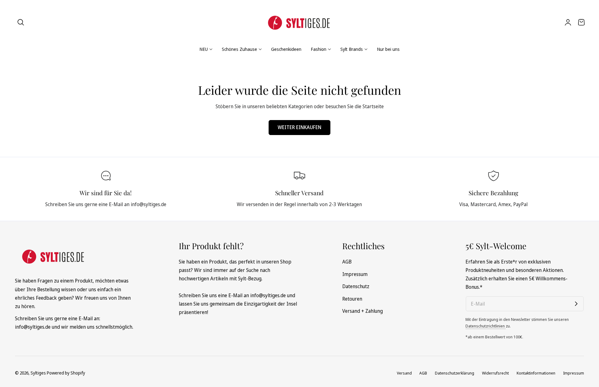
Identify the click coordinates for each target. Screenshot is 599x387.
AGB (347, 261)
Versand (404, 373)
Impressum (355, 273)
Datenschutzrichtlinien (485, 326)
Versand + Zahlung (362, 310)
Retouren (352, 298)
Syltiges (38, 373)
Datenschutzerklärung (454, 373)
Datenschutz (355, 286)
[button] (21, 22)
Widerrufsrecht (495, 373)
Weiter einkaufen (299, 127)
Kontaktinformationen (536, 373)
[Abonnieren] (576, 304)
